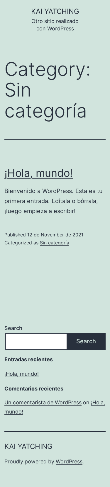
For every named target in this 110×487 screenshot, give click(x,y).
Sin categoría (54, 243)
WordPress (69, 461)
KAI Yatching (55, 11)
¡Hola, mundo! (38, 172)
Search (13, 328)
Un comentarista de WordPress (43, 402)
